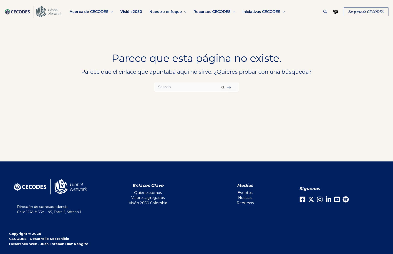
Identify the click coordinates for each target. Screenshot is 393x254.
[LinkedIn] (328, 199)
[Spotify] (346, 199)
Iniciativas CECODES (261, 12)
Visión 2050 (131, 12)
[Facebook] (302, 199)
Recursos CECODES (212, 12)
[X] (311, 199)
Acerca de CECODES (89, 12)
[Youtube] (337, 199)
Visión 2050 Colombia (148, 203)
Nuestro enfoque (165, 12)
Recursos (245, 203)
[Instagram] (320, 199)
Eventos (245, 193)
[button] (110, 12)
